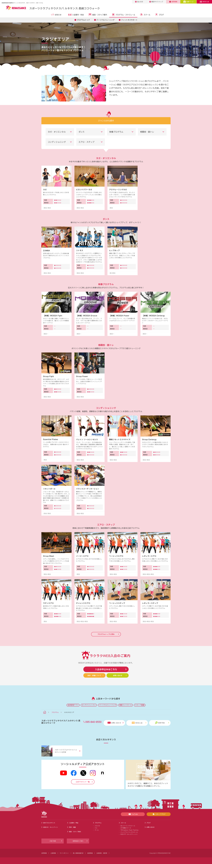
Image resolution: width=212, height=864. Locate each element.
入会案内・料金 (78, 15)
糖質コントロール (125, 705)
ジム (96, 827)
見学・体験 (72, 827)
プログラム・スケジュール (125, 15)
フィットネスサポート (129, 20)
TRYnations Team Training (129, 830)
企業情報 (53, 853)
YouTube (134, 814)
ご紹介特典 (52, 841)
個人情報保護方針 (78, 853)
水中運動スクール (125, 827)
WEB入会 (206, 1)
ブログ (161, 15)
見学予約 (161, 723)
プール (97, 830)
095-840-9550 (93, 722)
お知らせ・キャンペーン (50, 827)
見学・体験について (94, 675)
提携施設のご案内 (78, 841)
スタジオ (97, 825)
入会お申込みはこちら (106, 669)
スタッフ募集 (139, 705)
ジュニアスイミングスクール (129, 832)
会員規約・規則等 (102, 853)
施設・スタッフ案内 (99, 15)
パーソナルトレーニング (105, 20)
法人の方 (140, 1)
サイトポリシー (64, 853)
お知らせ (58, 15)
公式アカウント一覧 (83, 782)
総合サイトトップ (157, 1)
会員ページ (189, 1)
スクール (147, 15)
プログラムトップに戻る (106, 634)
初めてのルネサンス (49, 822)
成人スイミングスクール (127, 825)
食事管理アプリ (73, 705)
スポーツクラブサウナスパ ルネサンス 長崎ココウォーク (64, 8)
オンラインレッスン (89, 705)
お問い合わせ (117, 675)
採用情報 (174, 1)
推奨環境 (90, 853)
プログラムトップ (83, 20)
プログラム (55, 712)
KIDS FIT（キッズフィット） (129, 834)
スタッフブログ (160, 814)
